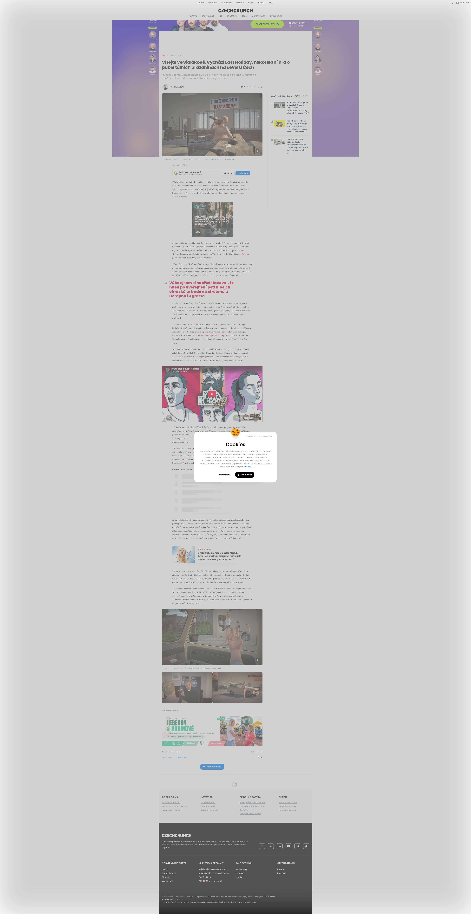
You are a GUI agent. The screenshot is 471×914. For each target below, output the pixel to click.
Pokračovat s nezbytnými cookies (259, 436)
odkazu (247, 466)
